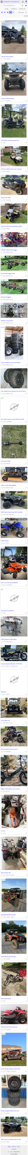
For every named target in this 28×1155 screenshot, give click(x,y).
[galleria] (10, 12)
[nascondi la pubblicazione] (26, 59)
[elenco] (2, 12)
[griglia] (7, 12)
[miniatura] (4, 12)
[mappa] (13, 12)
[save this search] (26, 5)
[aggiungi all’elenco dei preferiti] (2, 59)
